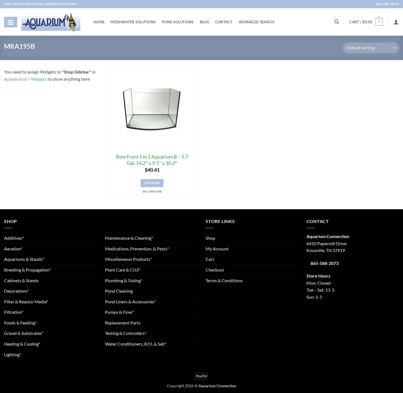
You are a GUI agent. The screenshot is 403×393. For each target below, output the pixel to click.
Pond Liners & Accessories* (130, 301)
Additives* (14, 238)
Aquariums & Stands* (24, 259)
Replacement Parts (123, 322)
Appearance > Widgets (25, 78)
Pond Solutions (178, 22)
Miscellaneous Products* (128, 259)
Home (98, 22)
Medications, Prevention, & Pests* (137, 248)
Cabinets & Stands (21, 280)
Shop (210, 238)
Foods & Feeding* (20, 322)
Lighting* (12, 354)
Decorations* (16, 290)
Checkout (215, 269)
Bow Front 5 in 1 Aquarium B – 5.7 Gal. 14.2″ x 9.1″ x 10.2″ (152, 160)
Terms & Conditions (224, 280)
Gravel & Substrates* (23, 333)
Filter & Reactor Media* (26, 301)
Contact (224, 22)
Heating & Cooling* (22, 343)
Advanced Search (256, 22)
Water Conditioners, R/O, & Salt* (135, 343)
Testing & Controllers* (125, 333)
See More (152, 183)
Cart (210, 259)
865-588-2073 (387, 4)
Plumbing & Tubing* (123, 280)
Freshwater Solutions (133, 22)
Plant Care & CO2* (122, 269)
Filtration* (13, 312)
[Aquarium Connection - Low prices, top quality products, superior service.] (50, 22)
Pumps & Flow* (119, 312)
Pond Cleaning (119, 290)
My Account (217, 248)
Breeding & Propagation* (27, 269)
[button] (366, 22)
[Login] (396, 22)
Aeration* (13, 248)
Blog (204, 22)
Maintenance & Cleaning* (129, 238)
